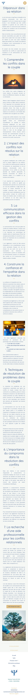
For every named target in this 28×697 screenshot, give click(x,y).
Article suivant (14, 650)
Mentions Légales (14, 693)
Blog (14, 666)
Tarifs (14, 658)
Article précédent (14, 646)
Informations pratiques (14, 663)
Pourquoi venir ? (14, 660)
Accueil (14, 655)
